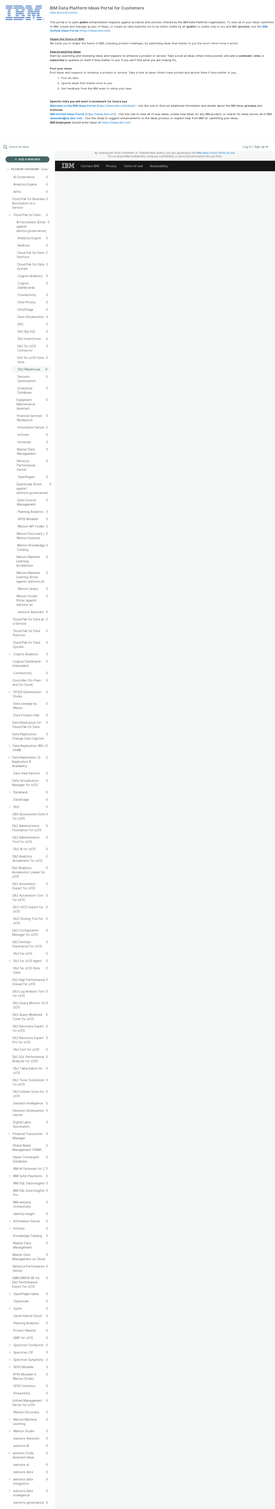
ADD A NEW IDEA (29, 159)
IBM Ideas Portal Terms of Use (216, 152)
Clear (44, 169)
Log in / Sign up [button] (254, 146)
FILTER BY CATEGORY (25, 169)
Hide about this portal (63, 12)
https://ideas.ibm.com (94, 30)
